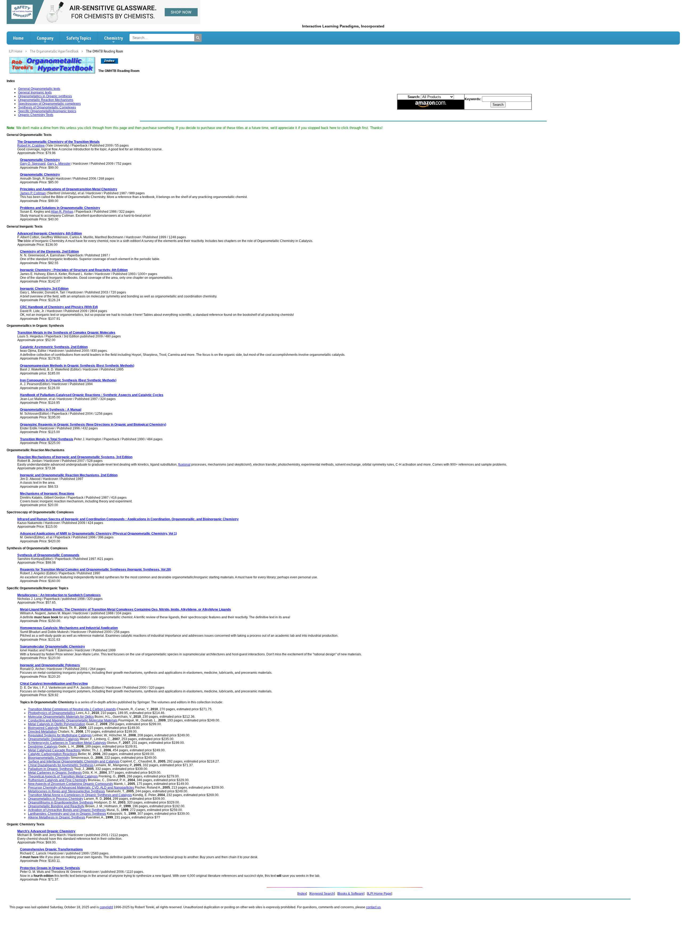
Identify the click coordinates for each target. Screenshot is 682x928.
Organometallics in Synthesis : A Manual (50, 409)
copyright (106, 907)
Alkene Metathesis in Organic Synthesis (56, 817)
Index (302, 893)
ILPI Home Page (379, 893)
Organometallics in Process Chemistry (55, 799)
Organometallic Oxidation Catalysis (53, 739)
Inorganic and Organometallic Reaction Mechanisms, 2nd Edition (68, 475)
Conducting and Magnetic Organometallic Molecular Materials (72, 720)
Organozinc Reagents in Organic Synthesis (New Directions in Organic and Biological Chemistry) (93, 424)
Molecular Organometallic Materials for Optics (61, 717)
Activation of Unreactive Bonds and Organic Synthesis (67, 810)
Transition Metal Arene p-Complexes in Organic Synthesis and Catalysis (80, 795)
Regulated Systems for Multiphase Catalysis (60, 735)
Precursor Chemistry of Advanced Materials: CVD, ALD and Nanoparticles (81, 787)
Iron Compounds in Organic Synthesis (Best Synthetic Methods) (68, 380)
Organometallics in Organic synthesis (45, 96)
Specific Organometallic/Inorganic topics (47, 111)
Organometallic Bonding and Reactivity (56, 806)
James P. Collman (33, 193)
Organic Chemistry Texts (35, 115)
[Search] (198, 38)
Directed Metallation (42, 731)
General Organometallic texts (39, 89)
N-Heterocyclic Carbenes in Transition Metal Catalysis (67, 743)
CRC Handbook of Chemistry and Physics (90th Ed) (59, 307)
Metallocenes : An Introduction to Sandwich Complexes (59, 595)
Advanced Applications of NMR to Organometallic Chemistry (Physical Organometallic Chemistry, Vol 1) (98, 533)
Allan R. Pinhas (62, 211)
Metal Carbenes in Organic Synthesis (55, 772)
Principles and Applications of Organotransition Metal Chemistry (68, 189)
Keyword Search (322, 893)
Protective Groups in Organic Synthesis (50, 868)
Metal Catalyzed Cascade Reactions (54, 750)
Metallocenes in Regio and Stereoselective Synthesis (66, 791)
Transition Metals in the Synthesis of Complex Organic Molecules (66, 332)
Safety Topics (78, 38)
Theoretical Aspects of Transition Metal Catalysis (63, 776)
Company (45, 38)
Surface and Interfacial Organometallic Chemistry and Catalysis (73, 761)
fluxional (184, 464)
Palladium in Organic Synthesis (50, 769)
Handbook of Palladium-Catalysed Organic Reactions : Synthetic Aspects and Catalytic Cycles (91, 395)
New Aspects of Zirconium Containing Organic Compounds (70, 784)
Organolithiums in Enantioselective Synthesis (60, 802)
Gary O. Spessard (33, 164)
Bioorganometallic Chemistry (49, 758)
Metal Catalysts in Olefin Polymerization (56, 724)
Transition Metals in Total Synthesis (46, 439)
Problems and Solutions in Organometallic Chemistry (60, 208)
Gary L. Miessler (59, 164)
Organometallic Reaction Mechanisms (45, 100)
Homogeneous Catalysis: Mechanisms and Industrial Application (69, 628)
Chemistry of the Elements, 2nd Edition (49, 251)
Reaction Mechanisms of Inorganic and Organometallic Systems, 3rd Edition (74, 457)
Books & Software (351, 893)
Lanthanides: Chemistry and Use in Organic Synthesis (67, 814)
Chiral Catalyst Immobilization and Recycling (54, 683)
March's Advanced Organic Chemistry (46, 831)
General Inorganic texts (35, 92)
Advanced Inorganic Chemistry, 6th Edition (49, 233)
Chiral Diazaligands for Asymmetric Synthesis (61, 765)
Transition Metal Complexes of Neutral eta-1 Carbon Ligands (72, 709)
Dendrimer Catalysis (43, 746)
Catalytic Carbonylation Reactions (52, 754)
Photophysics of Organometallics (51, 713)
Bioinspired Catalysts (43, 728)
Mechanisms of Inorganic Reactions (47, 493)
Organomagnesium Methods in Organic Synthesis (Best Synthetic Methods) (77, 366)
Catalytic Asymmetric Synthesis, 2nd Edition (54, 347)
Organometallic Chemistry (40, 160)
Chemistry (113, 38)
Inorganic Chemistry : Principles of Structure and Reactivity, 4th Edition (74, 270)
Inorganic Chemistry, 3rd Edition (44, 288)
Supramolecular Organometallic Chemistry (52, 646)
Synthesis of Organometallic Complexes (47, 107)
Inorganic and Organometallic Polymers (50, 665)
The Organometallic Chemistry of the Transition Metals (58, 142)
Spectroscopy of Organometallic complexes (49, 104)
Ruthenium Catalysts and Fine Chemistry (57, 780)
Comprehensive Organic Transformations (51, 849)
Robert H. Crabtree (31, 145)
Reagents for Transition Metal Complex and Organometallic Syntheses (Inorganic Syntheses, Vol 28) (95, 569)
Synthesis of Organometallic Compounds (48, 555)
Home (18, 38)
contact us (373, 907)
